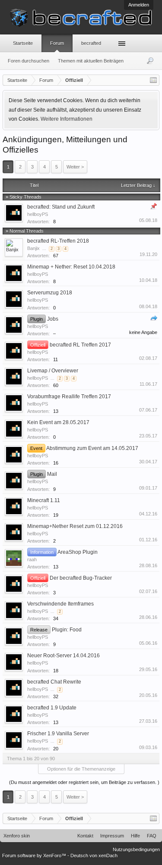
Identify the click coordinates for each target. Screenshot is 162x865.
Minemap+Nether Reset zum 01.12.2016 (75, 526)
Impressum (112, 835)
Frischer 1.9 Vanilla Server (58, 734)
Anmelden (138, 4)
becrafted (91, 43)
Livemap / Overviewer (52, 371)
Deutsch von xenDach (94, 855)
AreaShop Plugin (77, 552)
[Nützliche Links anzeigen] (153, 80)
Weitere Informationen (66, 119)
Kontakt (85, 835)
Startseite (23, 43)
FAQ (151, 835)
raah (32, 559)
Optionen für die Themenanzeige (81, 768)
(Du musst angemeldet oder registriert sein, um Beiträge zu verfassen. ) (84, 782)
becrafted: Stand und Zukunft (61, 207)
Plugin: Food (67, 630)
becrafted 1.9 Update (51, 708)
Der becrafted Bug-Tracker (81, 578)
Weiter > (75, 166)
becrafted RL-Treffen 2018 (58, 241)
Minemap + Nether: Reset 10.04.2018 (71, 267)
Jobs (52, 319)
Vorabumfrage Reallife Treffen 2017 (69, 396)
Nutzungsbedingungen (136, 849)
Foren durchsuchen (28, 60)
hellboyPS (37, 214)
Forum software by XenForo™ (34, 855)
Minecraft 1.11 (43, 500)
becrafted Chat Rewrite (54, 682)
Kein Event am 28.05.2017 (58, 422)
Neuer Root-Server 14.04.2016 (63, 656)
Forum (57, 43)
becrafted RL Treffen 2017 (80, 345)
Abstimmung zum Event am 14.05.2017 (92, 448)
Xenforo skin (16, 835)
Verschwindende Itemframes (60, 604)
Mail (52, 474)
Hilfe (135, 835)
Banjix (33, 248)
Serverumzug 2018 (49, 293)
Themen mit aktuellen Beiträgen (91, 60)
